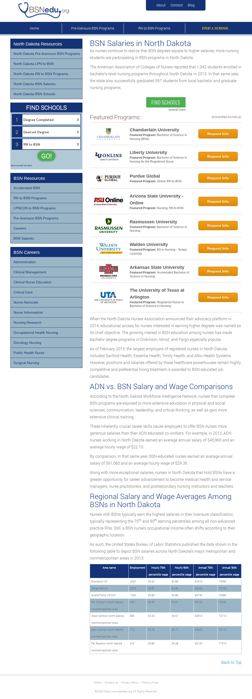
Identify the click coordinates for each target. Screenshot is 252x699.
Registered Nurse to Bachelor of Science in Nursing (157, 304)
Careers (20, 228)
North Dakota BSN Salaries (35, 84)
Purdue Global (145, 176)
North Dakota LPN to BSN (34, 64)
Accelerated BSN (27, 188)
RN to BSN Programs (154, 28)
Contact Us (111, 682)
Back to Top (231, 662)
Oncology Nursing (27, 343)
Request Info (218, 134)
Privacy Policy (130, 682)
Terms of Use (150, 682)
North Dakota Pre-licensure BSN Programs (47, 54)
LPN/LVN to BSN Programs (35, 208)
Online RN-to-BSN (169, 181)
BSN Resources (29, 178)
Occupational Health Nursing (36, 332)
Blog (191, 5)
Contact (177, 5)
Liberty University (148, 152)
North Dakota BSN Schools (34, 94)
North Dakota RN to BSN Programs (41, 74)
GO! (46, 156)
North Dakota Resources (38, 44)
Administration (25, 262)
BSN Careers (27, 252)
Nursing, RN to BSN (170, 208)
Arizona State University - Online (156, 199)
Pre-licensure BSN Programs (92, 28)
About (161, 5)
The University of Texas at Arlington (157, 294)
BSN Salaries (24, 238)
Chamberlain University (154, 129)
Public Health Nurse (29, 353)
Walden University (149, 244)
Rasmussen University (153, 221)
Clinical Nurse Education (32, 282)
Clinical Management (30, 272)
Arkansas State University (157, 267)
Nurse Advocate (26, 302)
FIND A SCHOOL (215, 28)
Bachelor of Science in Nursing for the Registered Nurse (158, 159)
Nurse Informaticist (28, 312)
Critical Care (23, 292)
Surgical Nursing (26, 363)
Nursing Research (28, 322)
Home (34, 28)
